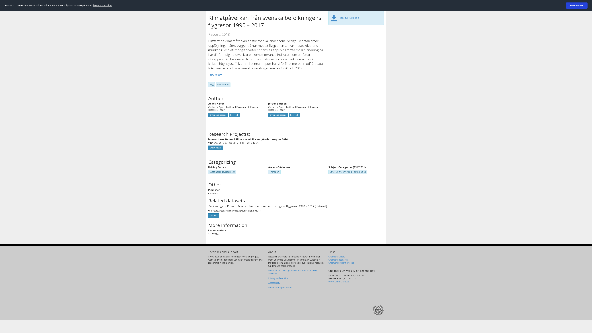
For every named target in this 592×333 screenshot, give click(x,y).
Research (234, 115)
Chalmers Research (338, 259)
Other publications (218, 115)
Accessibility (274, 282)
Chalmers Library (336, 256)
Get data (214, 215)
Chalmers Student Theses (341, 262)
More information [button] (102, 5)
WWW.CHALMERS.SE (338, 281)
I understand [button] (577, 5)
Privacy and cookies (278, 278)
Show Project (215, 147)
